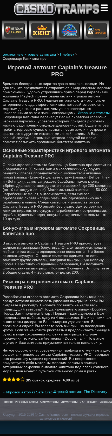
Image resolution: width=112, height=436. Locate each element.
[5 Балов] (22, 379)
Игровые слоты (26, 401)
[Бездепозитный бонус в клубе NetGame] (14, 37)
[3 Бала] (13, 379)
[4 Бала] (18, 379)
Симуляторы (49, 401)
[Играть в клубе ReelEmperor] (96, 37)
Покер (8, 401)
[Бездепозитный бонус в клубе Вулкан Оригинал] (69, 37)
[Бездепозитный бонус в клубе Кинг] (41, 37)
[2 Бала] (9, 379)
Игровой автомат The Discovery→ (82, 391)
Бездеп (92, 401)
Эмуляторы (69, 401)
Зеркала (106, 401)
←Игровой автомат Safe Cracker (30, 392)
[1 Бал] (5, 379)
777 (82, 401)
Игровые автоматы (94, 113)
